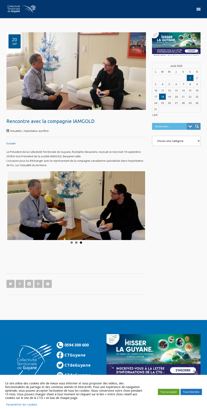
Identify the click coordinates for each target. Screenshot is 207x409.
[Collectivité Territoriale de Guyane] (21, 9)
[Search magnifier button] (197, 126)
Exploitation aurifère (36, 131)
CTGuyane (74, 355)
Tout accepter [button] (168, 392)
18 (162, 97)
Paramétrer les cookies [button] (21, 404)
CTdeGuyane (77, 365)
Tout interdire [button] (191, 392)
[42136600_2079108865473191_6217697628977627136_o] (76, 205)
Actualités (16, 131)
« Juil (154, 114)
